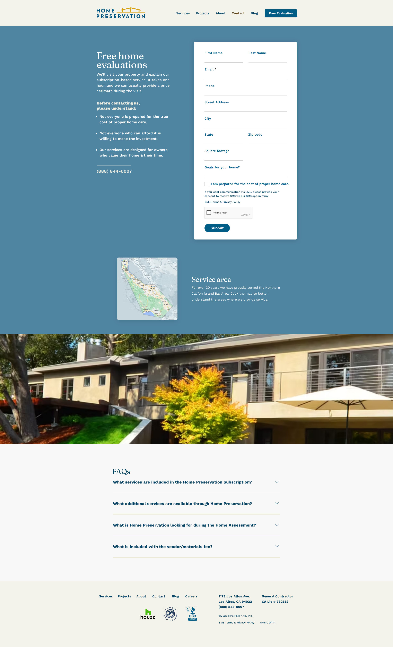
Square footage (216, 151)
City (207, 118)
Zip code (255, 134)
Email (208, 69)
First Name (213, 53)
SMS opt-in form (257, 196)
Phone (209, 85)
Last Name (257, 53)
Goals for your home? (222, 167)
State (208, 134)
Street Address (216, 102)
